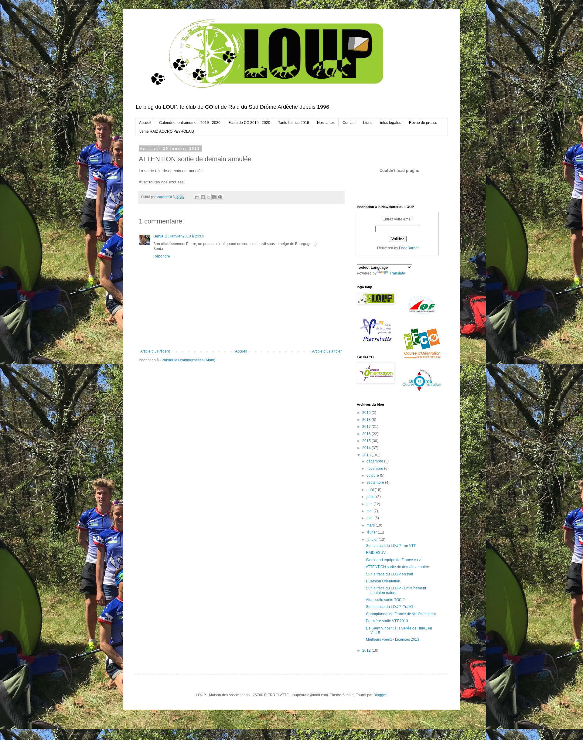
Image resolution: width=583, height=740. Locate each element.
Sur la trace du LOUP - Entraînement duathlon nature (396, 590)
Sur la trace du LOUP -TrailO (389, 607)
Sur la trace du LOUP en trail (389, 574)
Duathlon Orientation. (383, 581)
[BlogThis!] (203, 197)
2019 (367, 413)
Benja (158, 236)
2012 (367, 650)
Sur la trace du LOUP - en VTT (391, 546)
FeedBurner (409, 248)
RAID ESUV (376, 553)
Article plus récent (155, 351)
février (372, 532)
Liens (367, 123)
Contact (349, 123)
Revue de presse (423, 123)
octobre (373, 475)
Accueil (145, 123)
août (371, 490)
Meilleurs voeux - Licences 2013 (392, 639)
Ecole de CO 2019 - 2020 (249, 123)
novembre (375, 468)
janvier (373, 539)
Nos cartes (326, 123)
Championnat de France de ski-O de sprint (401, 614)
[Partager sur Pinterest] (220, 197)
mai (370, 511)
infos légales (390, 123)
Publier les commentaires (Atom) (188, 360)
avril (370, 518)
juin (370, 504)
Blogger (379, 695)
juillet (371, 497)
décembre (375, 461)
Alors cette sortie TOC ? (385, 600)
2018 (367, 420)
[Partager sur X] (209, 197)
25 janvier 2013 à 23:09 (184, 236)
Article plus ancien (327, 351)
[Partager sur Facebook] (214, 197)
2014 (367, 448)
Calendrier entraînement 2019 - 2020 (189, 123)
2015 (367, 441)
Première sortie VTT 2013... (388, 621)
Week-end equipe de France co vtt (394, 560)
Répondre (161, 256)
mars (371, 525)
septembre (376, 482)
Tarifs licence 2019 (293, 123)
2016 (367, 434)
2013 (367, 455)
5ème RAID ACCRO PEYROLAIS (166, 131)
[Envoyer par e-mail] (197, 197)
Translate (397, 273)
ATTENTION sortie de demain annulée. (398, 567)
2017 (367, 427)
